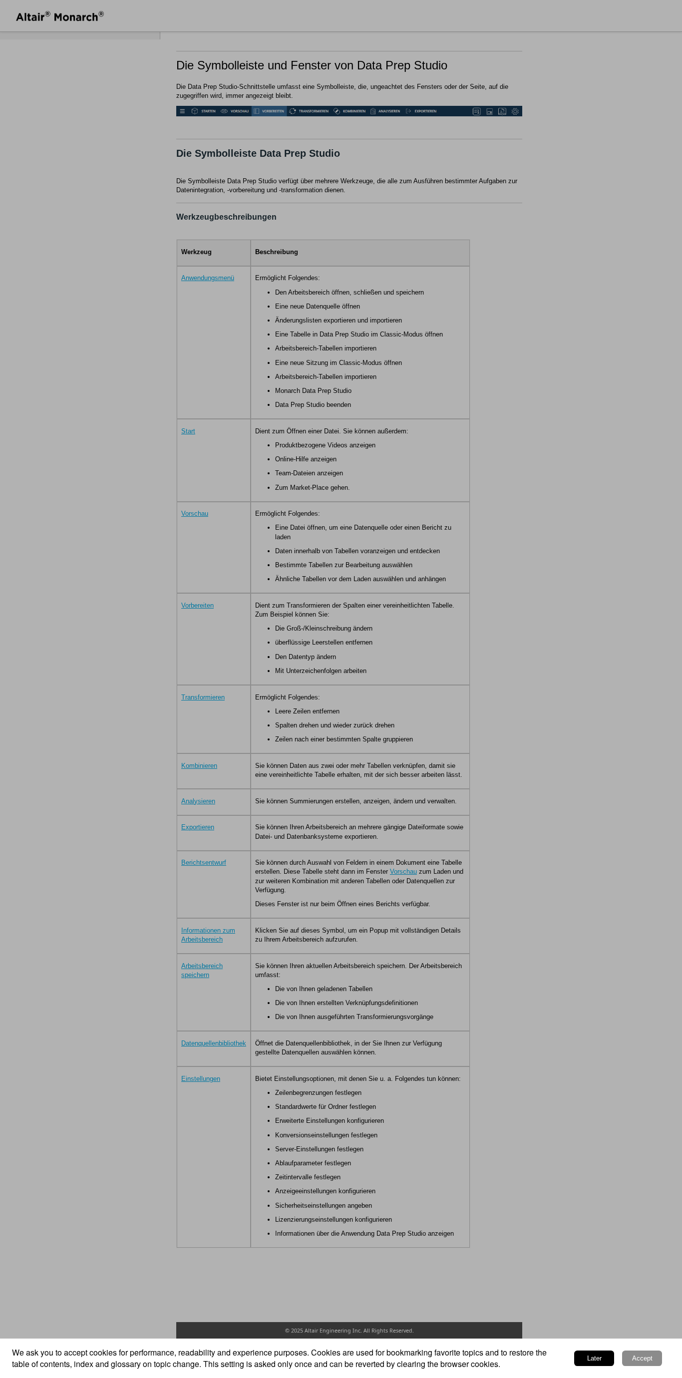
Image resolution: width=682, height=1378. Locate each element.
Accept (642, 1358)
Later (594, 1358)
